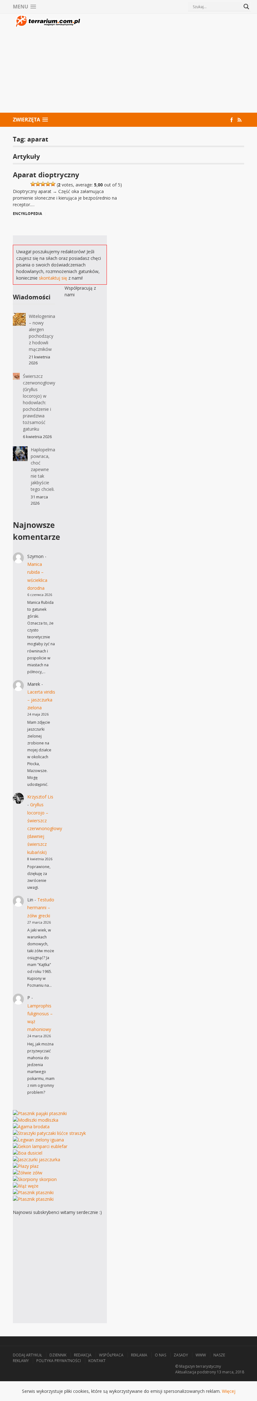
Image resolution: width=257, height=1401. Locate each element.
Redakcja (83, 1355)
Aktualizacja (185, 1372)
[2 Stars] (37, 183)
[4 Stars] (47, 183)
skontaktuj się (53, 278)
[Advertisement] (163, 64)
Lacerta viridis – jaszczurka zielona (41, 700)
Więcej (228, 1391)
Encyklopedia (27, 213)
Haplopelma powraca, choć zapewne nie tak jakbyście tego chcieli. (43, 469)
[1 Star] (32, 183)
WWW (201, 1355)
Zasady (181, 1355)
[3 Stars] (42, 183)
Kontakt (97, 1360)
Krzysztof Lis (40, 797)
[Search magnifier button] (246, 6)
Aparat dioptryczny (46, 174)
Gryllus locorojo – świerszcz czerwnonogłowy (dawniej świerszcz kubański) (44, 828)
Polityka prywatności (58, 1360)
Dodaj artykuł (27, 1355)
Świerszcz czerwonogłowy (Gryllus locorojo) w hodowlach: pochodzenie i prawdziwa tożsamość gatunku (39, 402)
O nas (160, 1355)
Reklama (139, 1355)
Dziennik (58, 1355)
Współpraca (111, 1355)
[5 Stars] (52, 183)
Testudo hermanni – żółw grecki (40, 907)
